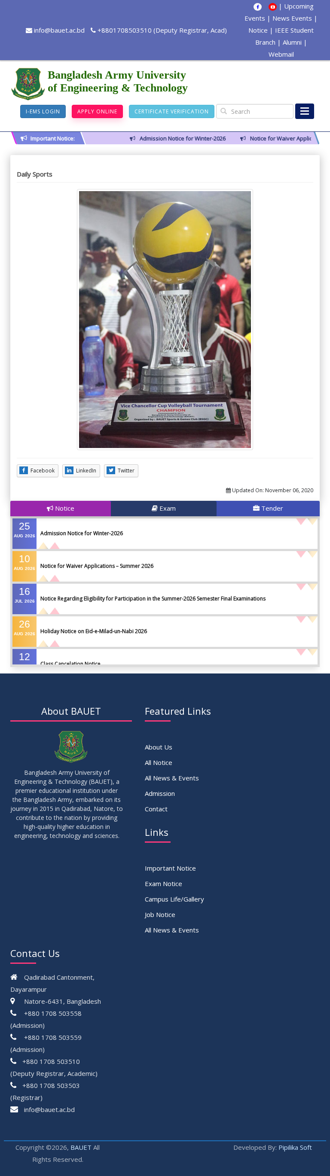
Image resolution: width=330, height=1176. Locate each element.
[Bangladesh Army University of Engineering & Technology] (29, 84)
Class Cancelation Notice (70, 663)
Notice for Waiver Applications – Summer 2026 (96, 566)
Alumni (292, 42)
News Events (292, 18)
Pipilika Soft (295, 1147)
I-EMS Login (43, 111)
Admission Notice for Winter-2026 (81, 533)
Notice (258, 30)
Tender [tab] (271, 508)
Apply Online (97, 111)
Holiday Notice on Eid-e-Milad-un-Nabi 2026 (93, 631)
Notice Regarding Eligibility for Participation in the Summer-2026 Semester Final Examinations (153, 598)
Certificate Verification (171, 111)
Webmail (281, 54)
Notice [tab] (63, 508)
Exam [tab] (167, 508)
